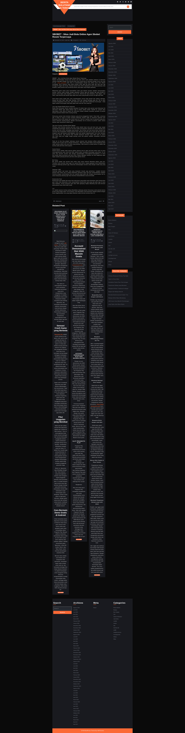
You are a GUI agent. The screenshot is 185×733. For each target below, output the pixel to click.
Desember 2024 (112, 107)
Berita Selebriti (112, 220)
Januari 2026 (111, 65)
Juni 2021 (111, 196)
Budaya (110, 223)
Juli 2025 (110, 84)
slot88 (110, 252)
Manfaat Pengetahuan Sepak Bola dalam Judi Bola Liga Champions (97, 232)
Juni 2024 (111, 126)
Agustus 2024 (112, 119)
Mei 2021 (110, 199)
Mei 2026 (110, 53)
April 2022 (111, 183)
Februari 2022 (112, 189)
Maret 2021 (111, 202)
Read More (61, 592)
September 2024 (112, 116)
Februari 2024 (112, 138)
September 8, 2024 (78, 239)
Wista (109, 264)
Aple (68, 40)
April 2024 (111, 132)
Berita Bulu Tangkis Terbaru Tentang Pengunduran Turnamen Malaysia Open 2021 (93, 6)
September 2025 (112, 78)
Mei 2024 (110, 129)
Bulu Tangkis (111, 226)
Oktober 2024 (112, 113)
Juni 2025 (111, 88)
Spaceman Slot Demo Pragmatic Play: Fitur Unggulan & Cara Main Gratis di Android (60, 216)
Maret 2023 (111, 173)
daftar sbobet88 (61, 82)
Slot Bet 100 (111, 248)
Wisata (110, 261)
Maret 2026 (111, 59)
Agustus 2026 (112, 43)
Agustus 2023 (112, 158)
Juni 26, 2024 (95, 239)
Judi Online (111, 236)
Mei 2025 (110, 91)
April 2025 (111, 94)
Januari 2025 (111, 103)
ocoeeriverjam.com (77, 264)
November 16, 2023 (59, 40)
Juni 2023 (111, 164)
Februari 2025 (112, 100)
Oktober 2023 (112, 151)
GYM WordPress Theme (88, 730)
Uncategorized (71, 26)
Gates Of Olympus (113, 232)
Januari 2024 (111, 142)
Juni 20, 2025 (59, 224)
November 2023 (112, 148)
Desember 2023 (112, 145)
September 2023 (112, 154)
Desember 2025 (112, 68)
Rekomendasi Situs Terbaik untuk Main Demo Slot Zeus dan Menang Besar (79, 232)
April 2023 (111, 170)
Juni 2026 (111, 49)
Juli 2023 (110, 161)
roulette (110, 239)
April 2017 (111, 208)
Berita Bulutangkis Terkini (64, 5)
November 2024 (112, 110)
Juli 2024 (110, 123)
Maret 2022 (111, 186)
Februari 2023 (112, 177)
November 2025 (112, 72)
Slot (109, 245)
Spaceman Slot (59, 334)
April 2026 (111, 56)
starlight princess (113, 255)
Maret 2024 (111, 135)
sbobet (110, 242)
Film (109, 229)
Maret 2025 (111, 97)
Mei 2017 (110, 205)
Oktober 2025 (112, 75)
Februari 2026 (112, 62)
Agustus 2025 (112, 81)
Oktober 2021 (112, 193)
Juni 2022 (111, 180)
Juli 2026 (110, 46)
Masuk (94, 607)
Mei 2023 (110, 167)
